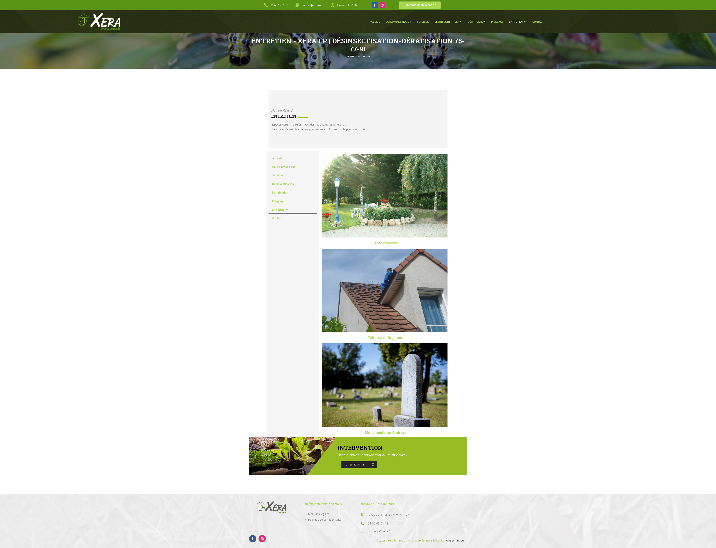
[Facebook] (375, 5)
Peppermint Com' (456, 540)
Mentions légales (318, 513)
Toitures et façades (385, 337)
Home (351, 56)
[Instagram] (382, 5)
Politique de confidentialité (324, 519)
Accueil (375, 21)
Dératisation (477, 21)
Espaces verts (384, 243)
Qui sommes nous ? (398, 21)
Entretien (516, 21)
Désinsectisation (446, 21)
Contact (538, 21)
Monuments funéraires (385, 432)
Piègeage (497, 21)
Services (423, 21)
